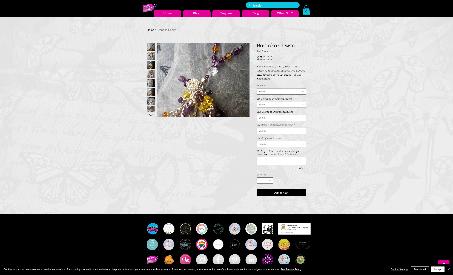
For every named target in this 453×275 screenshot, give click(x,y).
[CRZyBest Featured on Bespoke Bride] (169, 260)
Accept (437, 269)
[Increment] (270, 181)
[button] (306, 10)
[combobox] (281, 92)
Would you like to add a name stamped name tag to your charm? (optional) (278, 153)
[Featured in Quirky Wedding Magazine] (152, 229)
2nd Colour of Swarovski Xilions (276, 112)
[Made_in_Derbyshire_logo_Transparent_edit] (267, 260)
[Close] (449, 269)
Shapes (262, 85)
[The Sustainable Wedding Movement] (300, 260)
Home (150, 29)
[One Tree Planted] (267, 229)
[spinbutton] (264, 181)
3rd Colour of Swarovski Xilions (276, 125)
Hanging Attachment (270, 138)
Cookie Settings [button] (399, 269)
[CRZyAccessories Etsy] (152, 260)
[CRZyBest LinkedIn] (251, 260)
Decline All (420, 269)
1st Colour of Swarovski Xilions (276, 98)
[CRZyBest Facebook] (218, 260)
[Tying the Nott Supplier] (185, 244)
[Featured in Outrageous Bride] (185, 260)
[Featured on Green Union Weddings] (251, 229)
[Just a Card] (284, 260)
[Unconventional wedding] (202, 229)
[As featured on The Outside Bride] (218, 244)
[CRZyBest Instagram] (202, 260)
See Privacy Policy (291, 269)
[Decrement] (259, 181)
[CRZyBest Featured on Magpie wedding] (185, 229)
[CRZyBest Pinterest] (234, 260)
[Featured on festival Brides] (152, 244)
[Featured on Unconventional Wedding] (218, 229)
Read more (263, 78)
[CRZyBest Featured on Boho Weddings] (169, 229)
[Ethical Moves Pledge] (234, 244)
